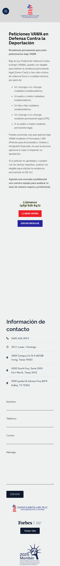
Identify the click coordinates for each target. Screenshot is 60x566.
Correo (10, 435)
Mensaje (11, 452)
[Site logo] (30, 11)
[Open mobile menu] (6, 11)
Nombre (11, 401)
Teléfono (11, 418)
